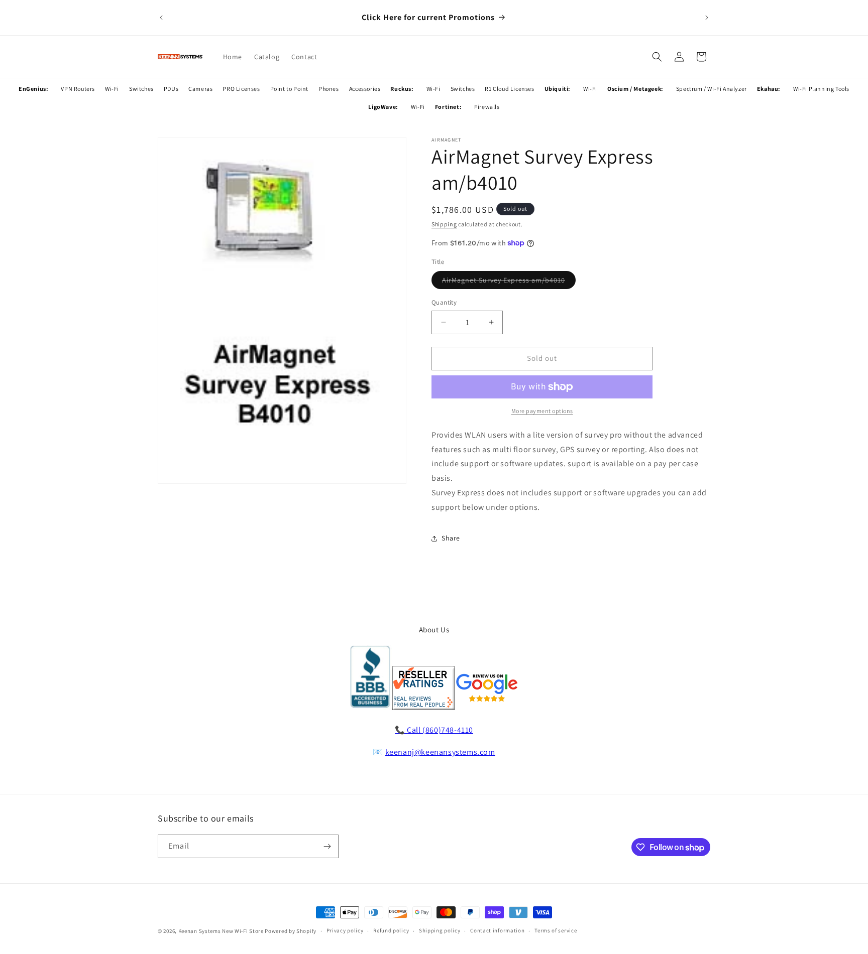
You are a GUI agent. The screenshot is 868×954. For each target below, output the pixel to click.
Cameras (200, 88)
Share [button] (451, 537)
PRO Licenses (241, 88)
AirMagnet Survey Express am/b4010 (509, 282)
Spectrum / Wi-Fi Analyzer (711, 88)
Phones (328, 88)
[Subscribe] (327, 846)
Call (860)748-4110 (440, 730)
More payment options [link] (542, 411)
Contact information (497, 930)
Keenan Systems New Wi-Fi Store (221, 930)
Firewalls (486, 106)
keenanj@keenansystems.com (440, 752)
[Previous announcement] (161, 17)
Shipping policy (440, 930)
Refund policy (391, 930)
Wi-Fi (112, 88)
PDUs (171, 88)
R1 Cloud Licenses (509, 88)
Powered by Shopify (290, 930)
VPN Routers (78, 88)
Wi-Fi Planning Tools (821, 88)
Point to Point (289, 88)
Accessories (365, 88)
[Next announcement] (707, 17)
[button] (657, 57)
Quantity (444, 302)
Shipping (444, 224)
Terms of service (555, 930)
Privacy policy (345, 930)
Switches (141, 88)
